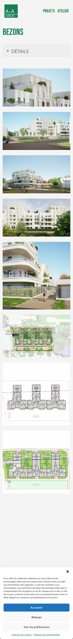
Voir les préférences (37, 627)
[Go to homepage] (11, 11)
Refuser (37, 617)
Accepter (36, 607)
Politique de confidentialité (46, 634)
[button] (67, 571)
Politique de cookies (22, 634)
